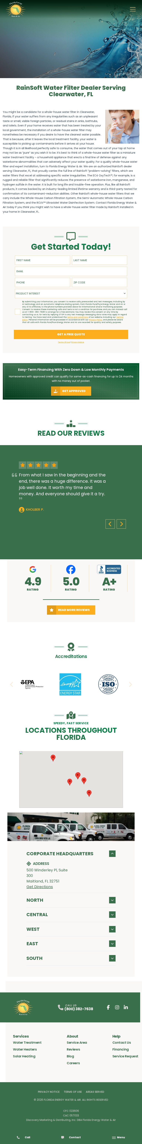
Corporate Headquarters (59, 853)
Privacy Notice (49, 1092)
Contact (75, 1137)
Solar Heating (24, 1056)
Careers (73, 1063)
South (34, 958)
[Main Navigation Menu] (132, 9)
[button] (71, 599)
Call (27, 1137)
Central (37, 914)
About (72, 1036)
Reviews (73, 1049)
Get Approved (74, 391)
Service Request (125, 1056)
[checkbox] (17, 311)
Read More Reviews (74, 610)
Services (21, 1036)
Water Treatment (27, 1042)
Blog (70, 1056)
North (34, 900)
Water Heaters (25, 1049)
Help (116, 1036)
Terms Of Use (73, 1092)
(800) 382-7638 (78, 1009)
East (32, 943)
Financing (120, 1049)
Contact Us (121, 1042)
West (33, 929)
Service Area (77, 1042)
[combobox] (71, 293)
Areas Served (95, 1092)
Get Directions (39, 886)
